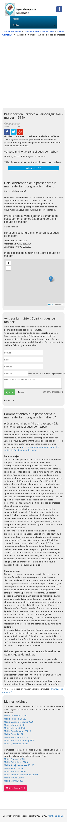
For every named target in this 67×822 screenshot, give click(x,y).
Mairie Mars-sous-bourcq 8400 (19, 740)
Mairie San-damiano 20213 (17, 731)
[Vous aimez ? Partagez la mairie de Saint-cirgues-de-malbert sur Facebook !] (7, 131)
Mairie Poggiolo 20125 (15, 719)
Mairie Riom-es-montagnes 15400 (21, 774)
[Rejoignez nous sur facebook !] (59, 9)
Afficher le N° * (33, 168)
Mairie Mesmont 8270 (15, 728)
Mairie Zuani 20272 (13, 734)
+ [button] (8, 263)
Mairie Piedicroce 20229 (16, 737)
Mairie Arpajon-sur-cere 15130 (19, 765)
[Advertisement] (33, 71)
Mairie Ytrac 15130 (13, 768)
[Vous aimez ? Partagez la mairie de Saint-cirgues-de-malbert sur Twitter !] (14, 131)
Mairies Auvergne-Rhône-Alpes (39, 31)
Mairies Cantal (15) (15, 788)
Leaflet (50, 304)
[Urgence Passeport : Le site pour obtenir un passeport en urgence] (20, 8)
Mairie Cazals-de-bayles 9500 (19, 722)
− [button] (8, 268)
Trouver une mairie (11, 31)
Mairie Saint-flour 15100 (16, 762)
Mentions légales (56, 816)
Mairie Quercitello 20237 (16, 743)
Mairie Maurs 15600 (14, 777)
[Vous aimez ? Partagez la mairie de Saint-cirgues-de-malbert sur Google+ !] (20, 131)
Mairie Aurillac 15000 (14, 759)
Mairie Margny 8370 (14, 725)
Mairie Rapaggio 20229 (15, 715)
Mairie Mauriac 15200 (15, 771)
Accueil (16, 19)
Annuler (21, 392)
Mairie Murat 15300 (13, 781)
